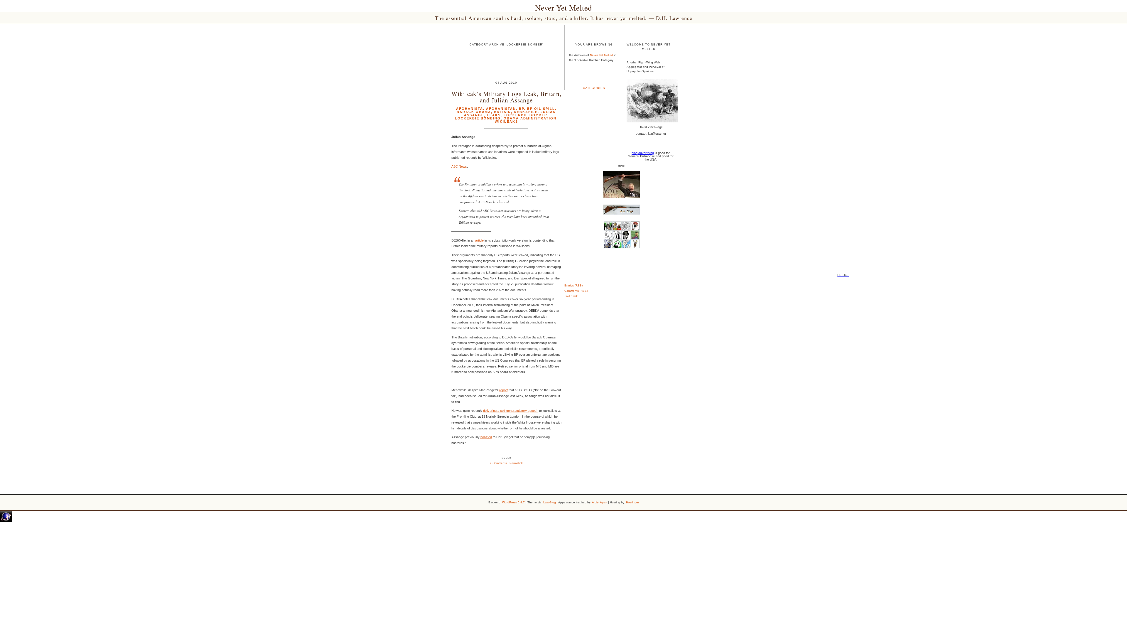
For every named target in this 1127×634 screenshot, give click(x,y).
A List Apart (599, 502)
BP (521, 108)
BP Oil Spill (541, 108)
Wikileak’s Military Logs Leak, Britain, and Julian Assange (506, 96)
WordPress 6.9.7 (513, 502)
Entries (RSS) (573, 285)
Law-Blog (549, 502)
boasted (486, 437)
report (503, 390)
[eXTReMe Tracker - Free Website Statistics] (6, 521)
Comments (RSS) (576, 290)
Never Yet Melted (563, 7)
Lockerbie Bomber (525, 115)
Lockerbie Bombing (478, 118)
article (479, 240)
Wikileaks (506, 121)
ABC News (459, 166)
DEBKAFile (526, 112)
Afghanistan (501, 108)
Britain (502, 112)
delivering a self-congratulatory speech (510, 410)
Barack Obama (474, 112)
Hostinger (632, 502)
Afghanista (469, 108)
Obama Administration (530, 118)
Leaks (494, 115)
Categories (594, 88)
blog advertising (643, 153)
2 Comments (498, 463)
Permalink (516, 463)
